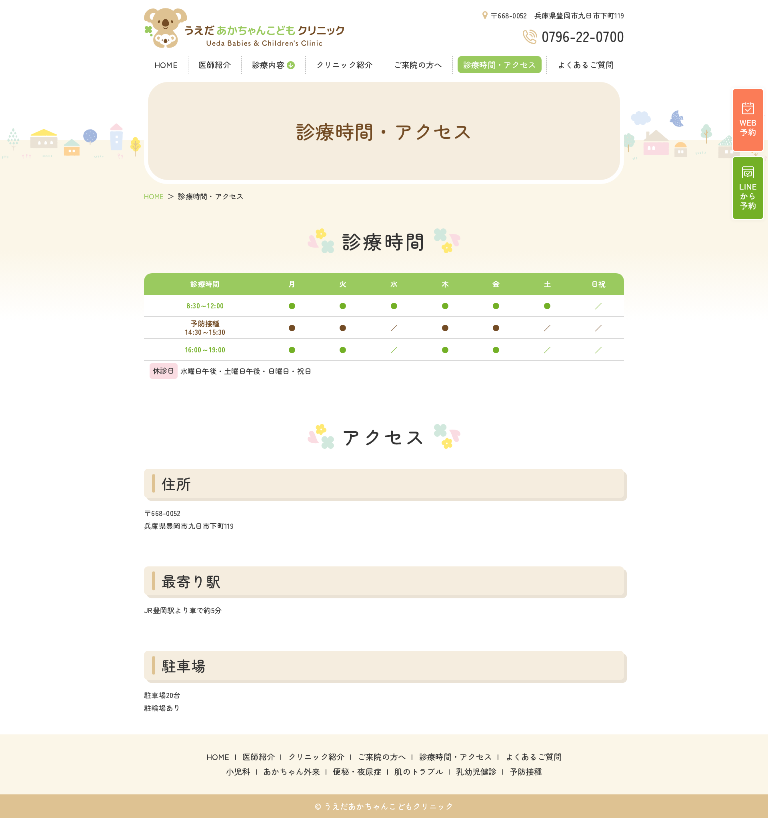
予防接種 (526, 771)
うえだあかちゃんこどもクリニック (244, 28)
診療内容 (268, 64)
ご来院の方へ (418, 64)
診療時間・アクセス (499, 64)
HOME (166, 64)
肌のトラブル (418, 771)
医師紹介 (214, 64)
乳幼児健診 (476, 771)
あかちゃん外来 (291, 771)
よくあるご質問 (585, 64)
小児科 (238, 771)
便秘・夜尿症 (357, 771)
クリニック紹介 (344, 64)
